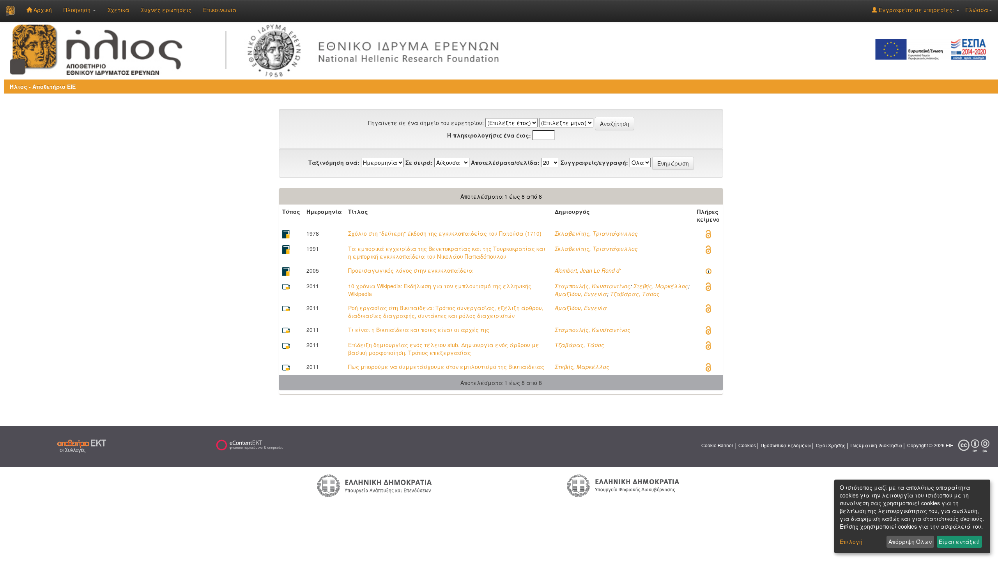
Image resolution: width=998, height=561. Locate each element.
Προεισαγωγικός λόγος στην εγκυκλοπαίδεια (410, 270)
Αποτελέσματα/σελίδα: (505, 162)
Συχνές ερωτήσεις (166, 10)
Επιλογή (851, 541)
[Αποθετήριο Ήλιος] (10, 11)
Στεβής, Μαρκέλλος (660, 286)
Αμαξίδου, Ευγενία (581, 294)
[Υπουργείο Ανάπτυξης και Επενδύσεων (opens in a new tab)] (374, 485)
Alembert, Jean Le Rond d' (588, 270)
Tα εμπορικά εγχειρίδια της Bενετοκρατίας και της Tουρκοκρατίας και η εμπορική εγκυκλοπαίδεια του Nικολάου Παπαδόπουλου (446, 252)
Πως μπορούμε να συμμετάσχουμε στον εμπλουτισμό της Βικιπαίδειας (446, 366)
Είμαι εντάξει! (959, 541)
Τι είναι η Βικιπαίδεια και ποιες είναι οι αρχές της (418, 329)
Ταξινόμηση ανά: (333, 162)
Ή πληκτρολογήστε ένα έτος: (489, 135)
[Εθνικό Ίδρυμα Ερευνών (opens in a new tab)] (376, 49)
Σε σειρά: (419, 162)
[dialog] (912, 516)
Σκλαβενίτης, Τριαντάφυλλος (596, 233)
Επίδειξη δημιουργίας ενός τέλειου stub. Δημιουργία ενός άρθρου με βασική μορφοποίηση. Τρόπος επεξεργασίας (443, 348)
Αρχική (42, 10)
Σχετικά (118, 10)
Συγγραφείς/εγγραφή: (594, 162)
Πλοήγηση (78, 10)
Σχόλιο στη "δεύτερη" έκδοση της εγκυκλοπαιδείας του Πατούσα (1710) (444, 233)
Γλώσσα (976, 10)
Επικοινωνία (220, 10)
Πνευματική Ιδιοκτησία (876, 445)
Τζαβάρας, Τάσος (635, 294)
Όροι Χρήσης (831, 445)
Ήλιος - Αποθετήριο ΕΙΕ (43, 86)
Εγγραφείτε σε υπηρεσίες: (916, 10)
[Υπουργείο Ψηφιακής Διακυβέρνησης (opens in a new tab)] (623, 485)
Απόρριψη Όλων (910, 541)
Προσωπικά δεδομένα (786, 445)
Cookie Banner (717, 445)
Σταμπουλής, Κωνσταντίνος (592, 286)
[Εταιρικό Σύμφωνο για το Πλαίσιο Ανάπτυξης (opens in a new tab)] (933, 49)
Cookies (747, 445)
